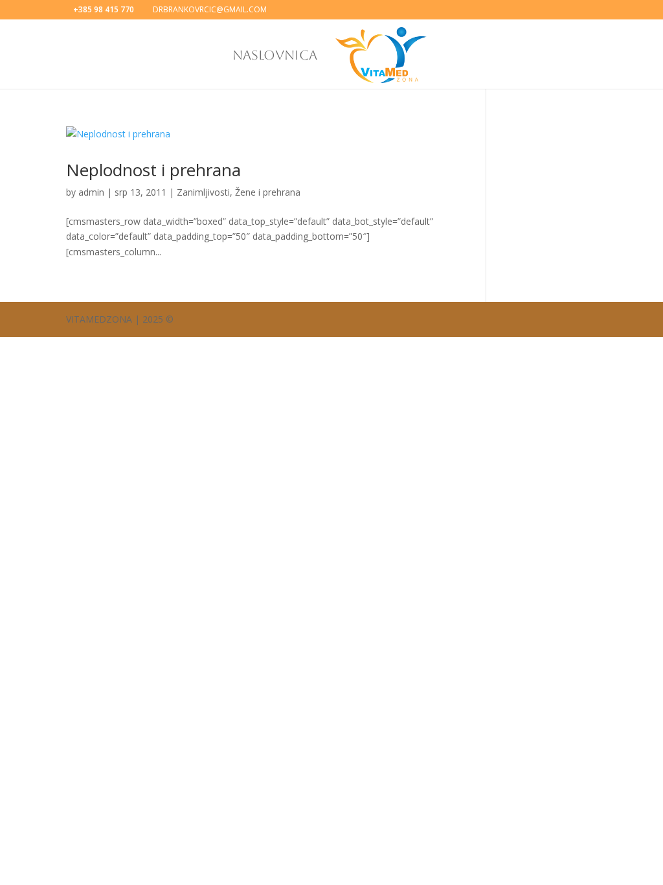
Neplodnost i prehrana (153, 169)
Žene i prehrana (267, 192)
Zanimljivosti (203, 192)
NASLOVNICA (274, 57)
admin (91, 192)
